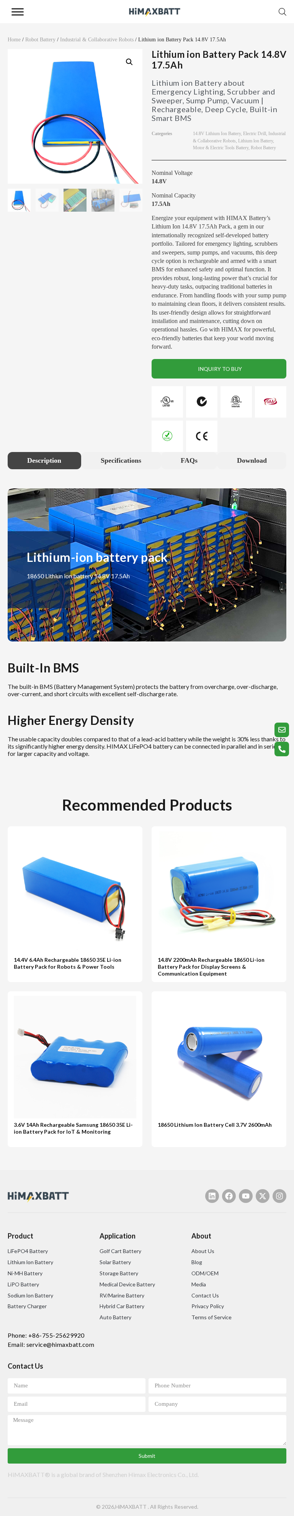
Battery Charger (27, 1306)
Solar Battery (115, 1262)
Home (14, 39)
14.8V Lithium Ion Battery (217, 133)
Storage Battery (119, 1273)
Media (198, 1284)
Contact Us (205, 1295)
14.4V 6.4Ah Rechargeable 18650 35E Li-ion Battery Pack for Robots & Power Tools (67, 963)
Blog (196, 1262)
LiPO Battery (23, 1284)
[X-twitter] (263, 1196)
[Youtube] (246, 1196)
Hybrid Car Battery (122, 1306)
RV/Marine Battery (122, 1295)
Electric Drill (254, 133)
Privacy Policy (207, 1306)
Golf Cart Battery (120, 1251)
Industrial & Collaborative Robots (97, 39)
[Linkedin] (212, 1196)
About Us (202, 1251)
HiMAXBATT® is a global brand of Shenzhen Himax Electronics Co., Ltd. (103, 1474)
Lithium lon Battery (255, 141)
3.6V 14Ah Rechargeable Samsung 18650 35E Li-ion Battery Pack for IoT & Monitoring (73, 1128)
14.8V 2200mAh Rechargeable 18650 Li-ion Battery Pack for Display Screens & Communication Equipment (211, 966)
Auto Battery (115, 1317)
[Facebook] (229, 1196)
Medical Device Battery (127, 1284)
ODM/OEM (205, 1273)
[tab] (44, 460)
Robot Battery (40, 39)
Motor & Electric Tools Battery (220, 147)
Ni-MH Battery (25, 1273)
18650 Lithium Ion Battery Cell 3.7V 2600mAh (215, 1124)
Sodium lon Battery (30, 1295)
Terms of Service (211, 1317)
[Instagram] (279, 1196)
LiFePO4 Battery (28, 1251)
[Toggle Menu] (17, 11)
